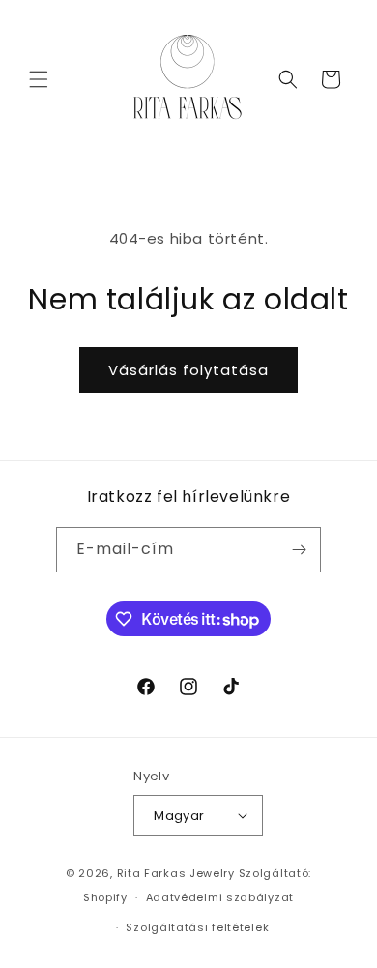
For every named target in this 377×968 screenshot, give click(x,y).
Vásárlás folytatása (188, 370)
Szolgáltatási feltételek (197, 927)
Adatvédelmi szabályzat (220, 897)
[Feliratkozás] (298, 549)
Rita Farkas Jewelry (176, 873)
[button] (38, 79)
